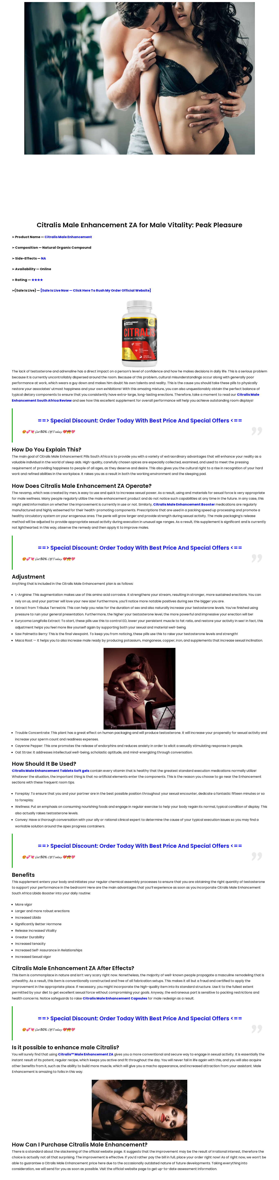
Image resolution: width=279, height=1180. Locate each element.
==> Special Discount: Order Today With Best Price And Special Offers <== (140, 420)
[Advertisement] (139, 187)
